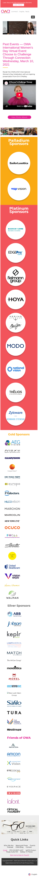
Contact (29, 847)
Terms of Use (20, 863)
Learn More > (18, 5)
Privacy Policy (29, 863)
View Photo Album (19, 117)
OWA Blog (19, 847)
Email (5, 850)
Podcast (10, 847)
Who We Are (8, 845)
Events (32, 845)
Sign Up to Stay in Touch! (19, 855)
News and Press (22, 845)
